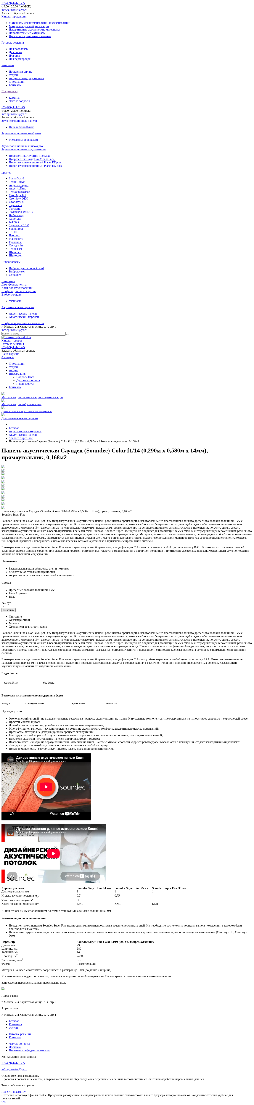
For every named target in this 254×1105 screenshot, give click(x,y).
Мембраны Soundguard (23, 139)
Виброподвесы (10, 261)
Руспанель (15, 242)
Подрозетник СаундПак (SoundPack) (32, 159)
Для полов (15, 52)
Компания (7, 65)
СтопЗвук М (17, 201)
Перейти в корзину (13, 1091)
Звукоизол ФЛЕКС (21, 211)
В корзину (8, 610)
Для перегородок (19, 58)
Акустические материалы (17, 307)
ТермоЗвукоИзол (19, 191)
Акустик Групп (18, 185)
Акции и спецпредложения (26, 78)
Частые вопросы (19, 101)
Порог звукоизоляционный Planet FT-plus (35, 162)
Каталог (14, 1021)
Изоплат (14, 235)
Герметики (8, 281)
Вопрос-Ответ (25, 377)
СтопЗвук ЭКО (18, 198)
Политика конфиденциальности (29, 1050)
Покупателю (9, 91)
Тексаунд (14, 208)
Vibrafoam (15, 300)
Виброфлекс (17, 271)
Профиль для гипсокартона (18, 291)
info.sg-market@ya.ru (14, 9)
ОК (3, 1101)
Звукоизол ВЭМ (19, 225)
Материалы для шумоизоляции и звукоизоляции (39, 22)
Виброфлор (16, 215)
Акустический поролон (24, 316)
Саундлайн (16, 245)
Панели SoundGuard (21, 127)
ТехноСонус (17, 181)
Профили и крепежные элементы (30, 36)
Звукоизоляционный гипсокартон (22, 146)
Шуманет (15, 252)
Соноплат (15, 218)
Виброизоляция (11, 294)
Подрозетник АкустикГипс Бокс (29, 155)
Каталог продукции (14, 16)
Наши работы (25, 383)
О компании (17, 81)
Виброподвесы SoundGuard (26, 268)
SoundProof (16, 228)
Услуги (13, 74)
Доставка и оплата (20, 71)
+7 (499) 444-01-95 (13, 3)
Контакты (15, 85)
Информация (17, 373)
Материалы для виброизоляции (29, 26)
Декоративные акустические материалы (34, 29)
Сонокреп (15, 274)
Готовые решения (12, 42)
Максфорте (16, 238)
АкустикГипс (17, 188)
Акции (13, 370)
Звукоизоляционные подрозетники (23, 149)
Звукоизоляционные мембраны (21, 133)
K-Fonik (14, 222)
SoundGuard (16, 178)
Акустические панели (23, 313)
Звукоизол (15, 205)
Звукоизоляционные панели (19, 120)
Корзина (14, 97)
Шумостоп (15, 255)
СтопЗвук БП (17, 195)
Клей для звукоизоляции (17, 287)
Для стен (14, 55)
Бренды (6, 172)
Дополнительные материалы (27, 32)
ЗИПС (13, 232)
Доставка (15, 1047)
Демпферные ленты (14, 284)
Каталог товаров (11, 340)
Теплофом (15, 248)
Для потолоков (18, 48)
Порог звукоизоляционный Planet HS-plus (35, 165)
